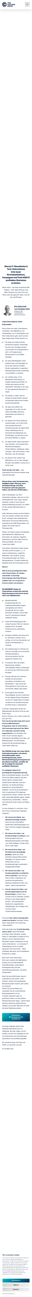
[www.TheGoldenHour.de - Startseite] (8, 4)
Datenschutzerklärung (8, 1293)
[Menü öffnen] (27, 4)
